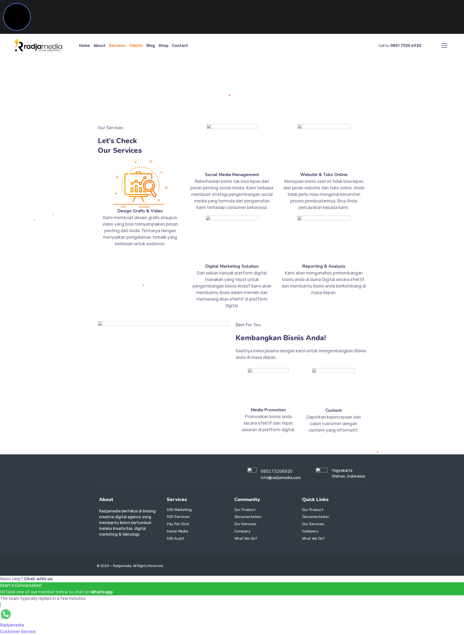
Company (242, 531)
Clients (136, 45)
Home (84, 45)
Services (117, 45)
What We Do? (245, 538)
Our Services (245, 524)
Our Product (244, 510)
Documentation (247, 517)
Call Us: (400, 46)
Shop (163, 45)
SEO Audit (175, 538)
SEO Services (178, 517)
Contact (180, 45)
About (99, 45)
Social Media (177, 531)
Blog (150, 45)
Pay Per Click (178, 524)
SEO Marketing (179, 510)
